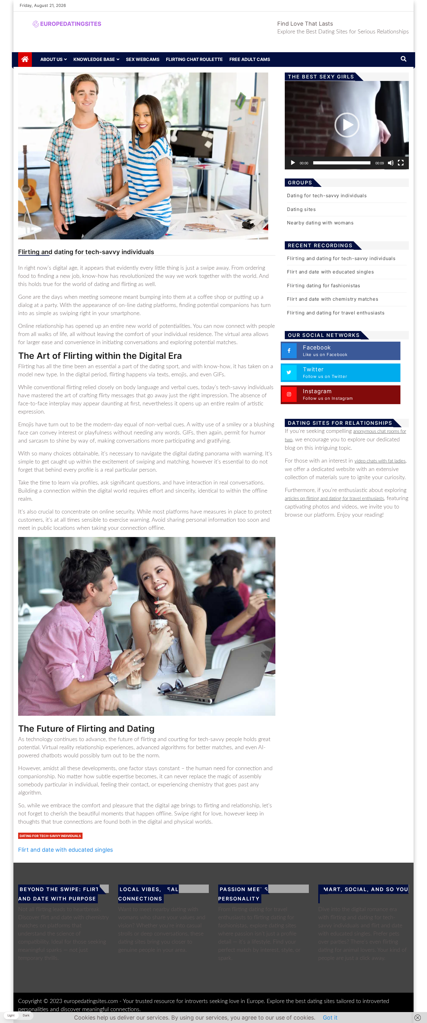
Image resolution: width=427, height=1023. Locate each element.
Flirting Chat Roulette (194, 59)
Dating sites (301, 209)
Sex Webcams (142, 59)
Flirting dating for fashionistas (323, 285)
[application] (347, 125)
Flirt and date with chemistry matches (332, 299)
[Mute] (391, 163)
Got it (330, 1017)
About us (51, 59)
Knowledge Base (94, 59)
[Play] (293, 163)
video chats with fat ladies (379, 461)
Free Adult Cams (249, 59)
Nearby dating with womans (320, 223)
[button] (346, 125)
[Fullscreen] (401, 163)
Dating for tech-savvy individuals (50, 836)
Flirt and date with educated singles (65, 849)
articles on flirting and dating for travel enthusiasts (334, 498)
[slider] (341, 162)
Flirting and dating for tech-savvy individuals (341, 258)
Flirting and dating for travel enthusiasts (335, 313)
